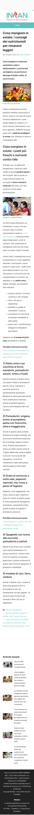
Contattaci (17, 794)
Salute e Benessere (14, 610)
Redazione (15, 808)
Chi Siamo (6, 808)
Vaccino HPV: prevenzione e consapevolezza (19, 664)
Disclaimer (17, 811)
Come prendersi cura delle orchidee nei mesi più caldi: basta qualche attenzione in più (16, 622)
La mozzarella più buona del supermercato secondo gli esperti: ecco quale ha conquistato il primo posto (21, 755)
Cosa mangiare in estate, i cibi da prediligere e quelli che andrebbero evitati (17, 524)
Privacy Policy (25, 808)
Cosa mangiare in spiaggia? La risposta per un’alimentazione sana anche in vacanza (16, 353)
